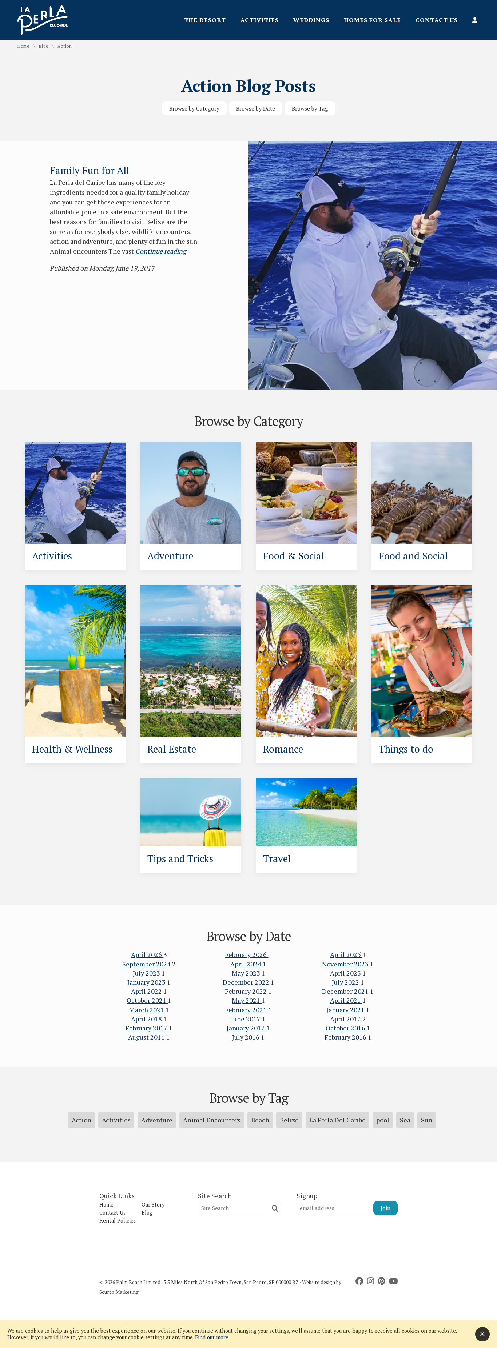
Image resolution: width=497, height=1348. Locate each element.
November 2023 (346, 964)
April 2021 (346, 1000)
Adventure (170, 555)
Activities (259, 20)
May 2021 (247, 1000)
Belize (289, 1120)
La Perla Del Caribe (337, 1120)
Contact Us (437, 20)
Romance (283, 748)
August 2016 (147, 1037)
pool (382, 1120)
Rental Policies (117, 1220)
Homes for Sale (372, 20)
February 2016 (346, 1037)
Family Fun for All (89, 170)
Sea (405, 1120)
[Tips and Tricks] (190, 812)
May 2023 (247, 973)
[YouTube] (393, 1281)
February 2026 (246, 954)
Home (23, 46)
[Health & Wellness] (75, 661)
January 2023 (147, 982)
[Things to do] (422, 661)
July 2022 (346, 982)
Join (385, 1208)
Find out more (211, 1337)
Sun (426, 1120)
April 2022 (147, 991)
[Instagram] (371, 1281)
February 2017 (147, 1028)
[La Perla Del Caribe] (42, 32)
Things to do (406, 748)
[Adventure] (190, 493)
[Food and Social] (422, 493)
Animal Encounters (211, 1120)
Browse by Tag (310, 108)
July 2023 (147, 973)
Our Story (153, 1204)
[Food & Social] (306, 493)
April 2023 (346, 973)
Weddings (311, 20)
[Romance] (306, 661)
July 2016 (246, 1037)
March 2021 (147, 1009)
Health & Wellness (72, 748)
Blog (43, 46)
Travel (277, 858)
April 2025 (346, 954)
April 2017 (346, 1018)
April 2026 (147, 954)
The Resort (205, 20)
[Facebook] (360, 1281)
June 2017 (246, 1018)
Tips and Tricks (180, 858)
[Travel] (306, 812)
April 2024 (246, 964)
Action (81, 1120)
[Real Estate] (190, 661)
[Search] (275, 1208)
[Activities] (75, 493)
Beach (260, 1120)
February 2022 (246, 991)
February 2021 (246, 1009)
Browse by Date (255, 108)
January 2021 (346, 1009)
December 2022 (247, 982)
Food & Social (293, 555)
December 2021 (346, 991)
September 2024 (147, 964)
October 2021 (147, 1000)
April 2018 (147, 1018)
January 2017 (246, 1028)
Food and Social (413, 555)
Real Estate (171, 748)
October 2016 (346, 1028)
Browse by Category (194, 108)
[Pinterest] (382, 1281)
